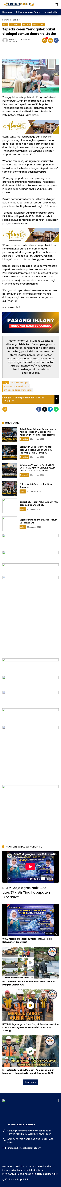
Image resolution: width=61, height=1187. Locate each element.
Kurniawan (13, 39)
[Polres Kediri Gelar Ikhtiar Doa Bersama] (9, 488)
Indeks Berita (34, 1170)
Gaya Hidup (15, 24)
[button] (57, 4)
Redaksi (20, 1166)
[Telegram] (50, 409)
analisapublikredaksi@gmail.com (24, 1147)
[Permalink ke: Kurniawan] (5, 40)
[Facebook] (38, 409)
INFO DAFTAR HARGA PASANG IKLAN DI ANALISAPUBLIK (30, 1174)
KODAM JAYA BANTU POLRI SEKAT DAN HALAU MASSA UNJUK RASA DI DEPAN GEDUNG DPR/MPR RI (37, 467)
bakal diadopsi (21, 382)
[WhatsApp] (56, 409)
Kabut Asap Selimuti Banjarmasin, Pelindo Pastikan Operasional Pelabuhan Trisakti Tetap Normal (38, 432)
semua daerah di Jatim (17, 386)
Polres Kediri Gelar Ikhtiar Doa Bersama (36, 486)
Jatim (22, 491)
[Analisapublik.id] (27, 4)
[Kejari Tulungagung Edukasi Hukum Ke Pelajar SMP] (9, 523)
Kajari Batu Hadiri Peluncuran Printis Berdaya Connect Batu (39, 503)
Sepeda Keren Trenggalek (19, 389)
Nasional (24, 475)
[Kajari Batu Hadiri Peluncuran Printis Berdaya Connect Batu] (9, 506)
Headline (26, 24)
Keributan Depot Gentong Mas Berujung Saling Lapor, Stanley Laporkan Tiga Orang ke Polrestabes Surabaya (36, 451)
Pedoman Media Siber (40, 1166)
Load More (30, 1082)
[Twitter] (44, 409)
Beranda (7, 1166)
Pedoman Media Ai (12, 1170)
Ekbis (5, 24)
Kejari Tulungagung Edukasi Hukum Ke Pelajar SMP (38, 521)
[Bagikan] (56, 40)
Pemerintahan (39, 24)
